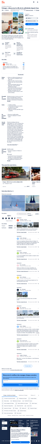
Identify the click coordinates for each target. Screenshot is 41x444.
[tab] (9, 395)
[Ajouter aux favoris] (29, 168)
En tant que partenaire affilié (34, 429)
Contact (20, 422)
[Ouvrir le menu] (38, 220)
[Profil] (37, 2)
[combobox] (30, 215)
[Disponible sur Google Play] (14, 422)
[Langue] (34, 2)
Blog (27, 426)
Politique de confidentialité (19, 390)
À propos (28, 423)
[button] (5, 10)
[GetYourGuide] (3, 2)
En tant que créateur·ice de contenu (34, 426)
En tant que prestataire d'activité (34, 423)
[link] (16, 177)
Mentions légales (21, 423)
